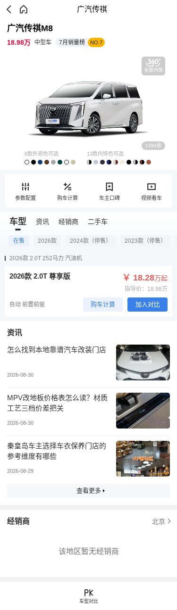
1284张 (153, 145)
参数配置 (25, 198)
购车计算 (67, 198)
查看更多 (88, 490)
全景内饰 (153, 70)
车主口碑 (109, 198)
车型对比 (88, 601)
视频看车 (151, 198)
